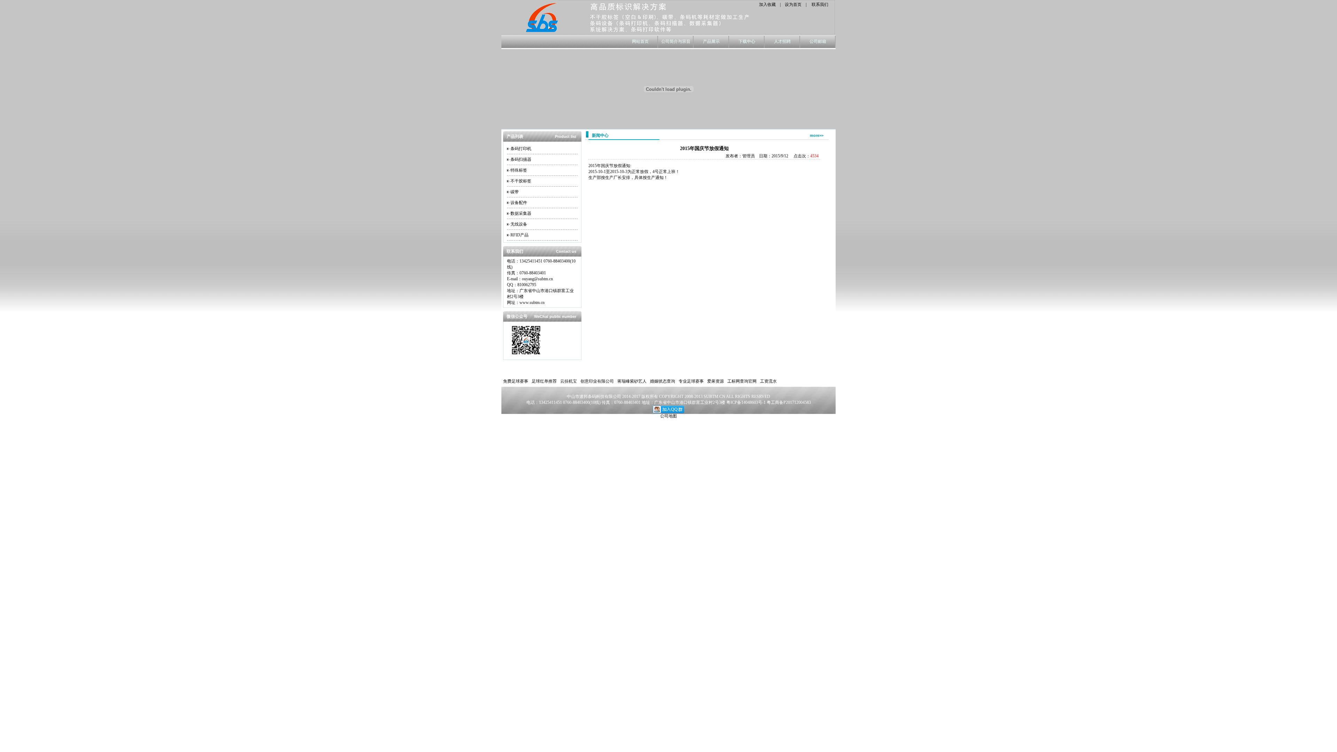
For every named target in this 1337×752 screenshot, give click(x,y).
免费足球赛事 (515, 381)
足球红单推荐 (544, 381)
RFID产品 (519, 235)
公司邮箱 (818, 41)
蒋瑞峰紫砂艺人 (632, 381)
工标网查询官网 (742, 381)
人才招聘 (782, 41)
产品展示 (711, 41)
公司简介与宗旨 (675, 41)
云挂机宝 (568, 381)
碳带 (514, 191)
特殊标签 (518, 170)
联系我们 (820, 4)
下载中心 (746, 41)
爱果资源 (715, 381)
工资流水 (768, 381)
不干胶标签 (520, 181)
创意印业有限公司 (597, 381)
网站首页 (640, 41)
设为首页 (793, 4)
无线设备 (518, 224)
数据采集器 (520, 213)
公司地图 (668, 416)
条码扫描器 (520, 159)
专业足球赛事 (691, 381)
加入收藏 (767, 4)
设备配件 (518, 202)
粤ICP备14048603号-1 (746, 402)
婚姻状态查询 (662, 381)
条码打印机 (520, 148)
